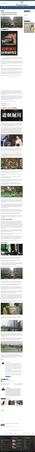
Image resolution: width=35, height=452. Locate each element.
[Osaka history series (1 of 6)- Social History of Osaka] (14, 444)
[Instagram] (29, 0)
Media (29, 6)
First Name (25, 12)
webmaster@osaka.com (6, 442)
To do (8, 6)
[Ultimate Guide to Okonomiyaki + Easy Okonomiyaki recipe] (14, 440)
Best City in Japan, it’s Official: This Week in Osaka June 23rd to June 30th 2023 (5, 384)
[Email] (10, 376)
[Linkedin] (30, 0)
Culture (16, 6)
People (20, 6)
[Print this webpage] (9, 29)
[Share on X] (4, 29)
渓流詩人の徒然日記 (4, 284)
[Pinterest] (31, 0)
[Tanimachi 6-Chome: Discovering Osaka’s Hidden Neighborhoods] (19, 402)
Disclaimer (21, 451)
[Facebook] (28, 0)
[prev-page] (1, 407)
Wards (5, 6)
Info (1, 6)
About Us (32, 451)
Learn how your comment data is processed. (15, 426)
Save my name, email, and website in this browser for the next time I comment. (10, 423)
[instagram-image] (2, 433)
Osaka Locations (3, 105)
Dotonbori (2, 57)
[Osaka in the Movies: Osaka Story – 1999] (11, 402)
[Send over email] (1, 29)
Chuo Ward (2, 58)
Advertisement (26, 451)
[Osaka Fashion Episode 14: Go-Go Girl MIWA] (4, 402)
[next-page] (2, 407)
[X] (32, 0)
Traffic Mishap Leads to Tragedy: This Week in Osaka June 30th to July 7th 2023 (18, 384)
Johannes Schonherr (3, 15)
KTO (1, 8)
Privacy (23, 451)
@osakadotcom (21, 430)
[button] (33, 6)
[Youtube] (33, 0)
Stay (13, 6)
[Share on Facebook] (2, 29)
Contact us (29, 451)
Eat (10, 6)
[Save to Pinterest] (5, 29)
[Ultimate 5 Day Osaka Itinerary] (14, 447)
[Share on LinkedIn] (7, 29)
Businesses (23, 6)
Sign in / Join (6, 0)
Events (26, 6)
